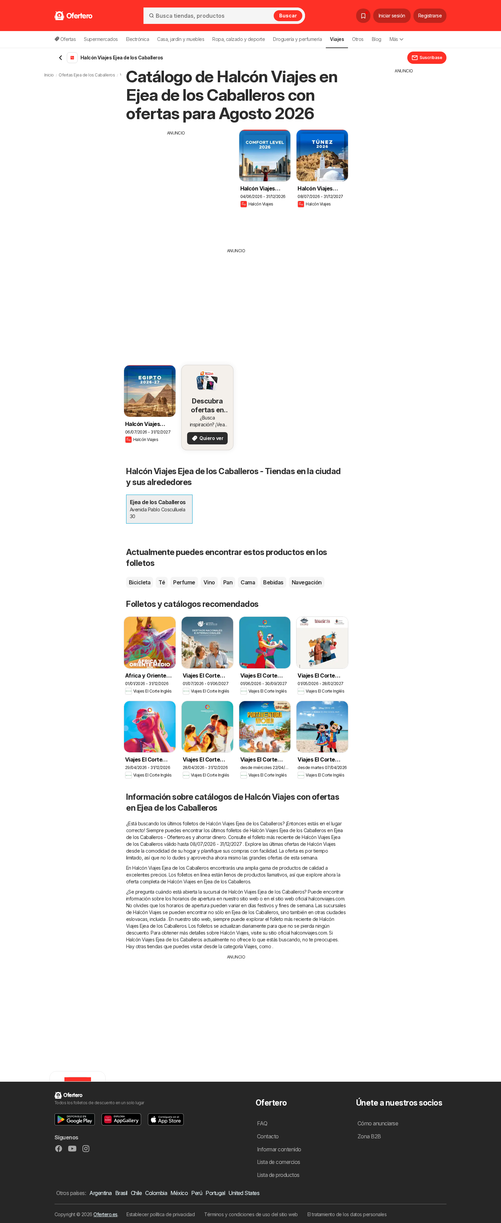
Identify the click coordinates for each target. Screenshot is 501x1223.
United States (243, 1193)
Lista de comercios (278, 1161)
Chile (136, 1193)
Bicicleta (139, 582)
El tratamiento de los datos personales (347, 1214)
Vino (209, 582)
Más (394, 39)
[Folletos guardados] (363, 16)
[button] (75, 1119)
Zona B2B (369, 1136)
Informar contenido (279, 1149)
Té (161, 582)
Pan (227, 582)
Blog (376, 39)
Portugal (215, 1193)
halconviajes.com (326, 898)
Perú (196, 1193)
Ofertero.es (105, 1214)
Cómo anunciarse (378, 1123)
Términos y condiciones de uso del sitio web (251, 1214)
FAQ (262, 1123)
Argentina (100, 1193)
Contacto (268, 1136)
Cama (248, 582)
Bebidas (273, 582)
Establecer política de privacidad (160, 1214)
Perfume (184, 582)
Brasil (121, 1193)
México (179, 1193)
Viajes (250, 946)
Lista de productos (278, 1174)
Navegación (307, 582)
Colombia (156, 1193)
